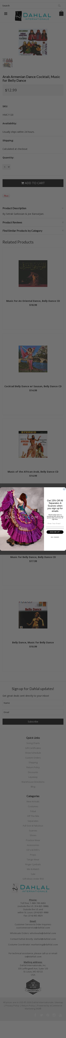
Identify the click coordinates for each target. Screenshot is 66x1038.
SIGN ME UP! (55, 532)
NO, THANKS (55, 537)
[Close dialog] (64, 489)
